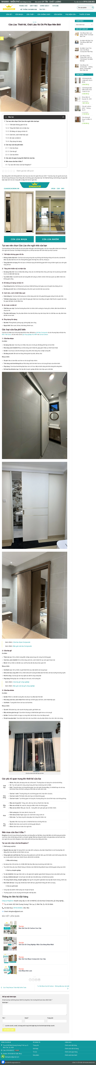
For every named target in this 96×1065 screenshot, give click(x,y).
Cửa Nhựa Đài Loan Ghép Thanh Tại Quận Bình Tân (86, 34)
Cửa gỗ (9, 14)
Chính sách (44, 6)
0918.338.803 (18, 908)
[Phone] (3, 1056)
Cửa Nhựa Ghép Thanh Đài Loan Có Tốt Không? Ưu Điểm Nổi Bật (86, 58)
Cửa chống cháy (43, 14)
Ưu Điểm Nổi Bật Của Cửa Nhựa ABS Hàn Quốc (86, 42)
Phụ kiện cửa (71, 14)
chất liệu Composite (42, 332)
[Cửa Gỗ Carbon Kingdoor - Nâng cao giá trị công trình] (8, 7)
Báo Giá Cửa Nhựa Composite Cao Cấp (32, 959)
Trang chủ (23, 6)
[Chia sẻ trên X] (33, 979)
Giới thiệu (34, 6)
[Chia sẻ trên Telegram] (39, 979)
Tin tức (42, 9)
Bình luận (5, 1002)
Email (27, 1018)
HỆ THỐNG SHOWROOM (28, 9)
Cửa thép (30, 14)
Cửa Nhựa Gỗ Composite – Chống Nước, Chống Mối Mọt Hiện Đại (86, 67)
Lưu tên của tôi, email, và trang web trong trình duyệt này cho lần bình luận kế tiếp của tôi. (30, 1025)
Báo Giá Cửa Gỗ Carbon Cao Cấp (30, 928)
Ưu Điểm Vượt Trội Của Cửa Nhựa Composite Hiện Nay (86, 49)
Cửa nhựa (19, 14)
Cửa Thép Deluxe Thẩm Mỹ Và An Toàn (14, 987)
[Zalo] (3, 1062)
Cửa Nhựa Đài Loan (25, 971)
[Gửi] (92, 7)
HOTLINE (55, 6)
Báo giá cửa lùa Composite (22, 646)
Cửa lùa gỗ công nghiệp (21, 682)
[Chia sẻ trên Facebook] (30, 979)
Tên (3, 1018)
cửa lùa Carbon (43, 334)
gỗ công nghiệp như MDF (30, 334)
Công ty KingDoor (7, 901)
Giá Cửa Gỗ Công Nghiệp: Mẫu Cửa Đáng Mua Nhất (36, 944)
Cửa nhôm (58, 14)
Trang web (50, 1018)
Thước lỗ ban (84, 14)
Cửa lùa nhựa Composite (21, 642)
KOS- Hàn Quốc (6, 334)
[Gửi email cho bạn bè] (36, 979)
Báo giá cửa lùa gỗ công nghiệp (23, 686)
